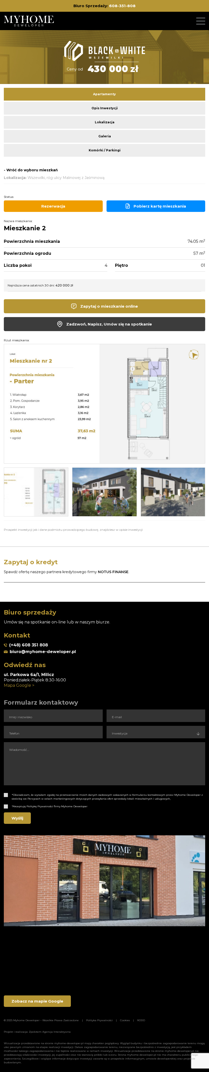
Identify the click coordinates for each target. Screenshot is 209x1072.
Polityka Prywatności (99, 1020)
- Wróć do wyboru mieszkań (31, 170)
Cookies (125, 1020)
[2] (6, 806)
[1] (6, 795)
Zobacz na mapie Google (37, 1001)
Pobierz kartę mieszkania (160, 206)
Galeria (104, 136)
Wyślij (17, 818)
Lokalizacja (104, 122)
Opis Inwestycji (105, 108)
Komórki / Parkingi (105, 150)
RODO (141, 1020)
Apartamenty (104, 94)
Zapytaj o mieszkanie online (109, 306)
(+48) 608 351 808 (28, 645)
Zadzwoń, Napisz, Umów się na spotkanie (109, 324)
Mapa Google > (19, 685)
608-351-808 (122, 5)
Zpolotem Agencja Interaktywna (50, 1031)
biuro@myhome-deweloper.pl (43, 651)
